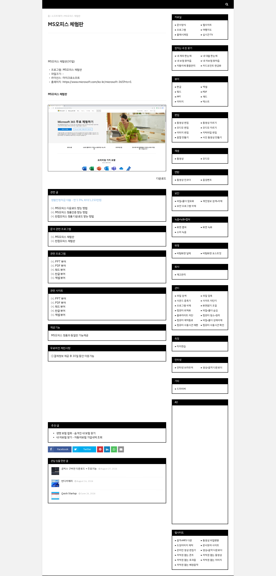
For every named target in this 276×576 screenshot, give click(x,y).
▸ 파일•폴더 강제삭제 (211, 320)
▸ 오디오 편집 (182, 127)
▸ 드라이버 (180, 389)
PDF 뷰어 (60, 266)
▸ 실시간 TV (207, 34)
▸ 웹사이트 (206, 25)
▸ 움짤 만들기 (182, 137)
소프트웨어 (57, 16)
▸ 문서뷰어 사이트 (210, 545)
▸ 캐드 (204, 96)
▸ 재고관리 (180, 274)
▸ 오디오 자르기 (209, 127)
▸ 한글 (178, 87)
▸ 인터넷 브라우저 (184, 367)
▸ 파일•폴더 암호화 (184, 201)
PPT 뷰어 (60, 261)
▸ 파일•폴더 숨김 (209, 310)
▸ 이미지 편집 (182, 132)
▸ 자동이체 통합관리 (185, 65)
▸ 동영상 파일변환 (210, 540)
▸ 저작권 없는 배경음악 (186, 565)
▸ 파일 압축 (206, 296)
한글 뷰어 (60, 274)
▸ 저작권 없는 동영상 (211, 555)
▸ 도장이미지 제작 (184, 545)
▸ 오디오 (205, 158)
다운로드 (161, 178)
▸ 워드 (178, 92)
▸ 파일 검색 (180, 296)
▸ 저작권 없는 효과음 (185, 560)
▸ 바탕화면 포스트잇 (211, 253)
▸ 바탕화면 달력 (183, 253)
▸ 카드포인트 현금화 (211, 65)
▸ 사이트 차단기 (209, 300)
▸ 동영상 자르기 (209, 123)
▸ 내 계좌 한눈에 (183, 56)
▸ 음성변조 (206, 180)
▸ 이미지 (179, 101)
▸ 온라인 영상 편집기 (185, 550)
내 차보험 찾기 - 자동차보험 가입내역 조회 (79, 437)
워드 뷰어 (60, 270)
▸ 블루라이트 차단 (184, 315)
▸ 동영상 (179, 158)
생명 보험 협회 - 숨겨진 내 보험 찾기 (76, 433)
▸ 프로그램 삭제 (183, 305)
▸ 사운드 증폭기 (183, 300)
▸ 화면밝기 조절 (209, 305)
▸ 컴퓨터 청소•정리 (210, 315)
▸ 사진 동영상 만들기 (211, 137)
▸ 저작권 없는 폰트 (184, 555)
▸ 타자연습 (180, 346)
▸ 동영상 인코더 (183, 180)
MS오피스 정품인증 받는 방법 (71, 212)
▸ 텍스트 (205, 101)
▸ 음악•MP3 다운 (183, 540)
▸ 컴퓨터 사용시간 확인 (212, 325)
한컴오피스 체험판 (65, 241)
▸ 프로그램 (180, 30)
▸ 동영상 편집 (182, 123)
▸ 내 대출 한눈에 (209, 56)
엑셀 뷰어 (60, 278)
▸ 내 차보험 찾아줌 (210, 61)
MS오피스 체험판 (64, 237)
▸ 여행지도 (206, 30)
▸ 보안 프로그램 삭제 (185, 206)
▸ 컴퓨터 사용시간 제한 (186, 325)
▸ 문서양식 (180, 25)
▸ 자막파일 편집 (209, 132)
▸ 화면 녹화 (206, 227)
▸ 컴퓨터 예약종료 (184, 320)
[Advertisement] (107, 46)
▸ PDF (204, 92)
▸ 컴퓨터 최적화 (183, 310)
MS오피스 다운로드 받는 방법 (71, 208)
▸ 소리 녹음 (180, 232)
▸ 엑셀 (204, 87)
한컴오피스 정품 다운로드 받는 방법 (74, 216)
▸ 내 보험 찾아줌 (183, 61)
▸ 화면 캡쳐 (180, 227)
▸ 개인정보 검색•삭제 (211, 201)
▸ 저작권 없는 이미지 (211, 560)
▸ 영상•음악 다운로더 (211, 367)
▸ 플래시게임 (181, 34)
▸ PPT (178, 96)
